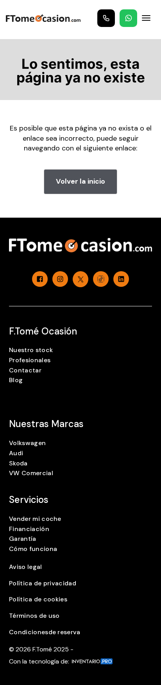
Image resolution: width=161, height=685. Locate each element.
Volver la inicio (80, 181)
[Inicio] (43, 18)
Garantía (22, 539)
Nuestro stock (31, 350)
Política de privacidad (42, 583)
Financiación (29, 529)
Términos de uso (34, 616)
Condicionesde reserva (44, 632)
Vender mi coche (35, 519)
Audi (16, 453)
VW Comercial (31, 473)
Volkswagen (27, 443)
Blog (16, 380)
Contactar (25, 370)
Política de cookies (38, 599)
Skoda (18, 463)
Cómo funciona (33, 549)
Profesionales (29, 360)
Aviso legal (25, 567)
